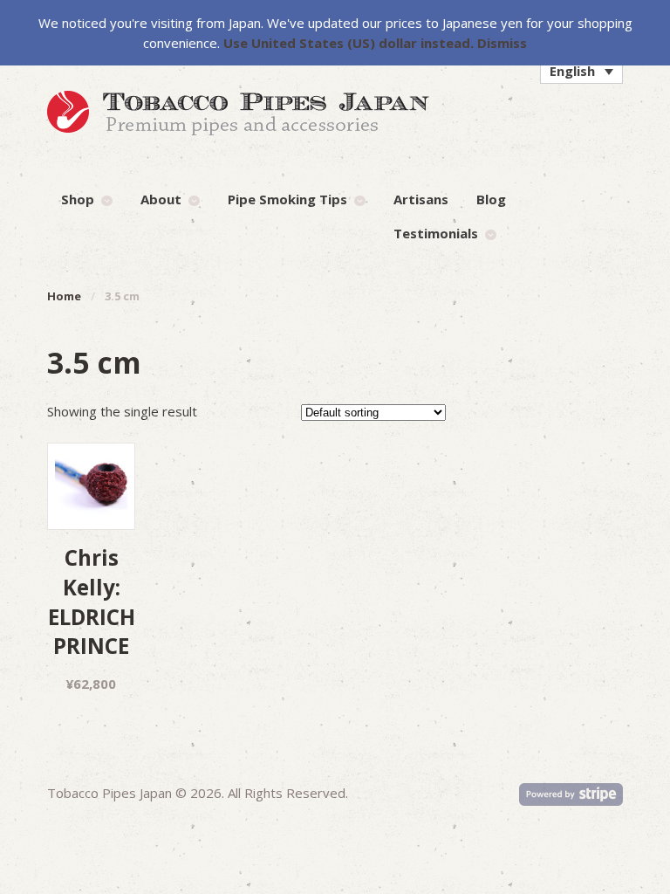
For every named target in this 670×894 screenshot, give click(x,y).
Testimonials (435, 233)
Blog (491, 199)
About (160, 199)
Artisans (420, 199)
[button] (581, 70)
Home (64, 296)
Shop (77, 199)
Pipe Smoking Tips (287, 199)
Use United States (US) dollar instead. (348, 43)
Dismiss (502, 43)
